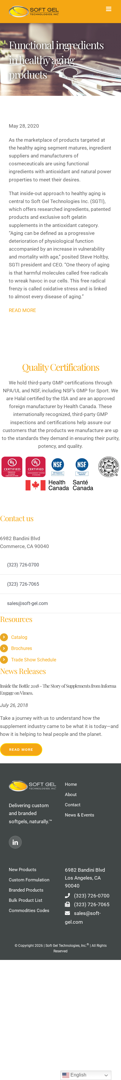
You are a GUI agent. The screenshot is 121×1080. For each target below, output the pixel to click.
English (77, 1074)
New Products (22, 869)
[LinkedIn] (15, 842)
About (71, 794)
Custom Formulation (29, 880)
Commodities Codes (29, 910)
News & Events (79, 815)
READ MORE (22, 310)
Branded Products (26, 890)
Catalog (19, 637)
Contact (72, 804)
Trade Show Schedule (33, 660)
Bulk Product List (25, 900)
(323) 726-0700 (92, 896)
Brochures (21, 648)
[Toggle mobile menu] (109, 9)
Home (71, 784)
